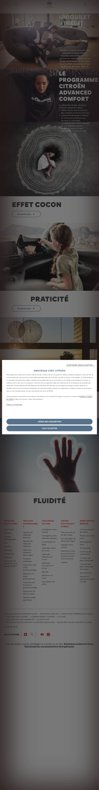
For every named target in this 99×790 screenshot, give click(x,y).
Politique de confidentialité (14, 404)
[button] (81, 365)
